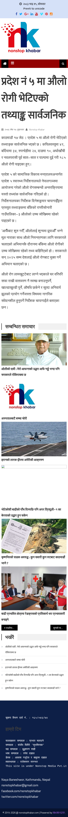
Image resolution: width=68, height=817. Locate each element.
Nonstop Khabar (36, 129)
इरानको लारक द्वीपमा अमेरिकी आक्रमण (22, 459)
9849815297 (59, 812)
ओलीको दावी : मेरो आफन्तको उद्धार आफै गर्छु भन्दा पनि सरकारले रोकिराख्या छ (31, 649)
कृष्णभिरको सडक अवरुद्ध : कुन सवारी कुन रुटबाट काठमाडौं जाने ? (33, 688)
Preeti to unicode (34, 8)
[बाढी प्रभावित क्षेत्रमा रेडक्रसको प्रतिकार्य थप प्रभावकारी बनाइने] (34, 588)
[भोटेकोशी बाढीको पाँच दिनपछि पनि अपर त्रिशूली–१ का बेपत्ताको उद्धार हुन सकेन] (34, 485)
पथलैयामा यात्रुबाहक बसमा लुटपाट (12, 628)
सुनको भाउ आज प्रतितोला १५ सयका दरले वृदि (60, 628)
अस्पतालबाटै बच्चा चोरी (14, 418)
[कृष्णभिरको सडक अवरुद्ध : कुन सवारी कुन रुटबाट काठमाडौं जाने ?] (34, 536)
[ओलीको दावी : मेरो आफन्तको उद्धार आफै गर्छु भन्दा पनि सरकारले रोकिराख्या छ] (34, 349)
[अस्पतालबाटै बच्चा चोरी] (34, 396)
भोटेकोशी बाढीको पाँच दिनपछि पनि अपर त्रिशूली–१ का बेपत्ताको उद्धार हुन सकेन (34, 677)
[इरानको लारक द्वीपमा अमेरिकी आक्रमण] (34, 439)
